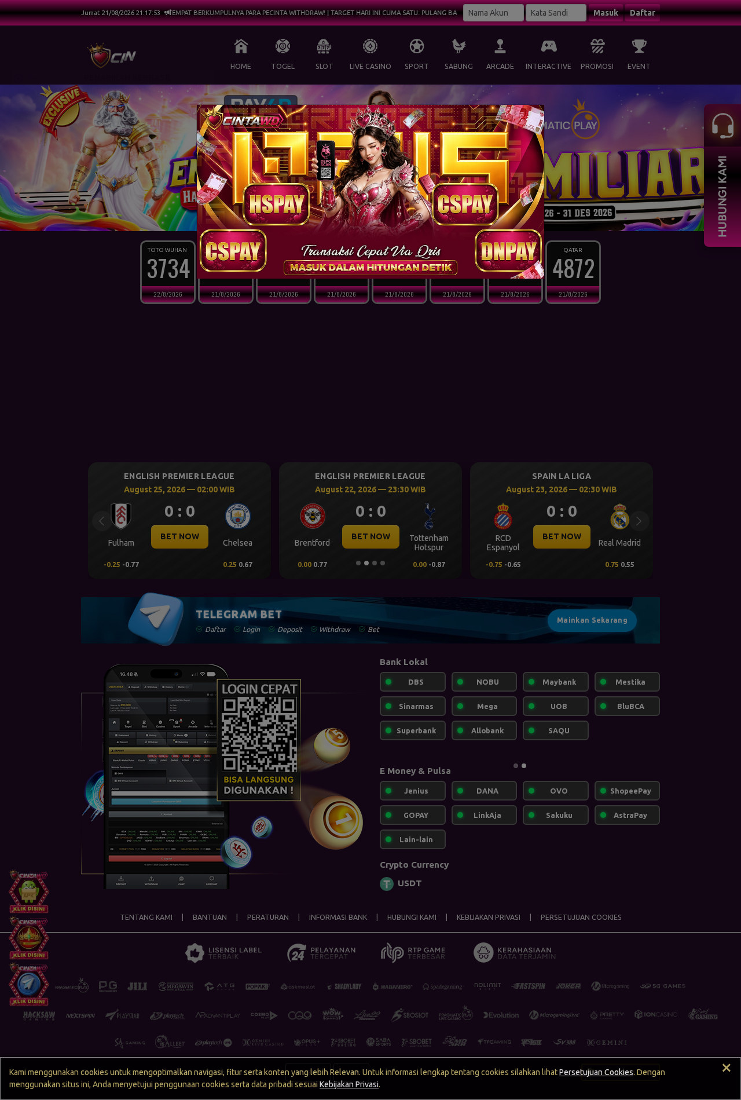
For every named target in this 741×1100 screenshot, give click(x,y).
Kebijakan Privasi (349, 1084)
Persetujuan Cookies (596, 1072)
